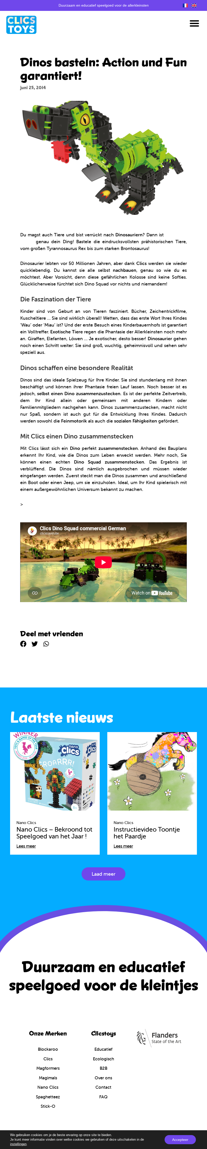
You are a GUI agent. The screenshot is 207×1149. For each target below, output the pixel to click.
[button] (194, 23)
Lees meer (26, 846)
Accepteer (180, 1140)
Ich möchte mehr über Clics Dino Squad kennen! (75, 504)
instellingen (18, 1144)
